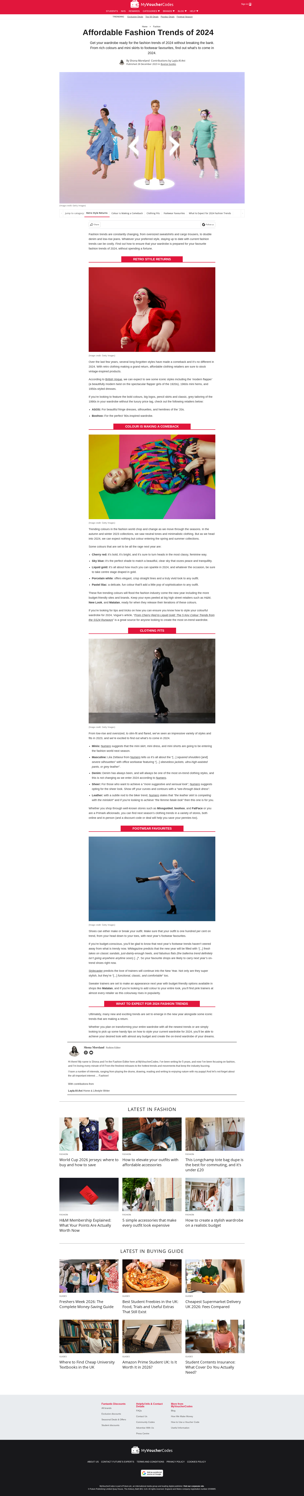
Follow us (210, 224)
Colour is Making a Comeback (127, 213)
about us (93, 1461)
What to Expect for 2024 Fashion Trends (210, 213)
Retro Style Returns (97, 212)
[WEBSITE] (86, 1053)
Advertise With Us (145, 1427)
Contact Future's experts (117, 1461)
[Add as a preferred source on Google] (152, 1473)
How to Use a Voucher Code (185, 1422)
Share (96, 224)
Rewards (134, 11)
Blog (173, 1410)
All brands (106, 1408)
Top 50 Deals (151, 16)
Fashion (156, 26)
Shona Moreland (140, 60)
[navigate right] (242, 213)
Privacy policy (176, 1461)
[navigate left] (61, 213)
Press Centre (142, 1433)
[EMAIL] (92, 1053)
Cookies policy (196, 1461)
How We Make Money (182, 1416)
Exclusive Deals (135, 16)
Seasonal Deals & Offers (113, 1419)
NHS (123, 11)
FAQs (139, 1410)
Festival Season (185, 16)
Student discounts (110, 1425)
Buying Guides (168, 64)
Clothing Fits (153, 213)
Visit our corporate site (193, 1486)
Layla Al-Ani (178, 60)
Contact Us (141, 1416)
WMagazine (135, 948)
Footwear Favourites (174, 213)
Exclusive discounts (111, 1414)
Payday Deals (167, 16)
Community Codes (145, 1422)
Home (144, 26)
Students (112, 11)
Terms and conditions (150, 1461)
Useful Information (180, 1427)
